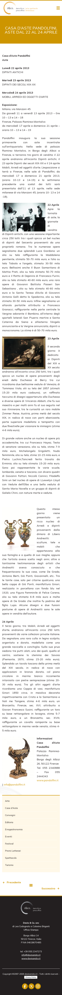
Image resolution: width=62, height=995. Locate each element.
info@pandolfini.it (14, 784)
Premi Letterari (13, 850)
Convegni (10, 815)
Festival (9, 843)
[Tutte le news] (31, 885)
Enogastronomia (13, 829)
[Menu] (58, 8)
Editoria (9, 822)
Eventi (8, 836)
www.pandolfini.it (48, 780)
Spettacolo (11, 857)
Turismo (9, 865)
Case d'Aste (11, 808)
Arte (7, 800)
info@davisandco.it (31, 955)
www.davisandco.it (31, 958)
